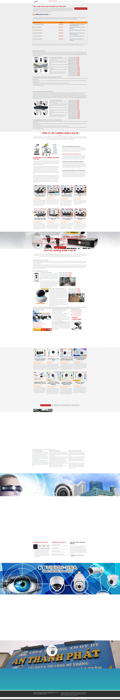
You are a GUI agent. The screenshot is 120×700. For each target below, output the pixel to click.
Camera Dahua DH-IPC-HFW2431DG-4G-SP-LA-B (40, 383)
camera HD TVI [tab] (44, 546)
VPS (79, 699)
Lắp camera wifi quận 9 (75, 405)
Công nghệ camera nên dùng (40, 542)
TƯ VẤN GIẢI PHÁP (79, 1)
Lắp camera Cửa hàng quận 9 (56, 405)
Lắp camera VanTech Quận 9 (76, 314)
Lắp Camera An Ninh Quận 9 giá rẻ (38, 327)
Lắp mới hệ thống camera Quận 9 (38, 326)
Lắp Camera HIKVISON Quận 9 (76, 312)
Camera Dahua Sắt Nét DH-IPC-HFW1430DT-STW (67, 359)
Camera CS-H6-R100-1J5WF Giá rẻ (80, 383)
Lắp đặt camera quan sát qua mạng (67, 219)
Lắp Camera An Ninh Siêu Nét (80, 195)
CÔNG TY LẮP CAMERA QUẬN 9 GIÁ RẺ (60, 133)
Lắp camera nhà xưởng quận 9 (66, 405)
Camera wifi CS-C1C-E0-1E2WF (53, 359)
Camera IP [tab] (48, 546)
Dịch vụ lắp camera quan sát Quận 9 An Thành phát (49, 6)
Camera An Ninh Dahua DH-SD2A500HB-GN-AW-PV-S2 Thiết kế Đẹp (80, 358)
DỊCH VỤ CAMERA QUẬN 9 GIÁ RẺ (60, 250)
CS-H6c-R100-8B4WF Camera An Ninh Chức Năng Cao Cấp (66, 383)
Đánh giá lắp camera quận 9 (59, 542)
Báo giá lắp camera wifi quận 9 (81, 8)
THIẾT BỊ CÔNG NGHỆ (73, 1)
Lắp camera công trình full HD (53, 219)
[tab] (78, 555)
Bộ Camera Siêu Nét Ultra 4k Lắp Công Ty (66, 195)
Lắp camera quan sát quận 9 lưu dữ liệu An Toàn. (71, 153)
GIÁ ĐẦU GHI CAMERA (67, 1)
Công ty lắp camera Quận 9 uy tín (38, 322)
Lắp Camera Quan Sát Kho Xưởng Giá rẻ (40, 195)
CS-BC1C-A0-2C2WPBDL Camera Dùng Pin (40, 359)
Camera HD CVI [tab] (39, 546)
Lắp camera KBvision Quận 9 (76, 313)
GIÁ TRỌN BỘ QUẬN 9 (60, 1)
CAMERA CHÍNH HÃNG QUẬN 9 (53, 1)
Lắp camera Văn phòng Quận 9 (45, 405)
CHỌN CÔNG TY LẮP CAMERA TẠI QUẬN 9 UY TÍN (46, 158)
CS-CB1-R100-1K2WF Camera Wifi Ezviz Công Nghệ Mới (53, 383)
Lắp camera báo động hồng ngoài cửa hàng (40, 219)
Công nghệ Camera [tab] (35, 546)
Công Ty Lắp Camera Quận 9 (60, 247)
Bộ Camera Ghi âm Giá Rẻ (53, 194)
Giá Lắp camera (75, 34)
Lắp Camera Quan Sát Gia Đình (80, 219)
